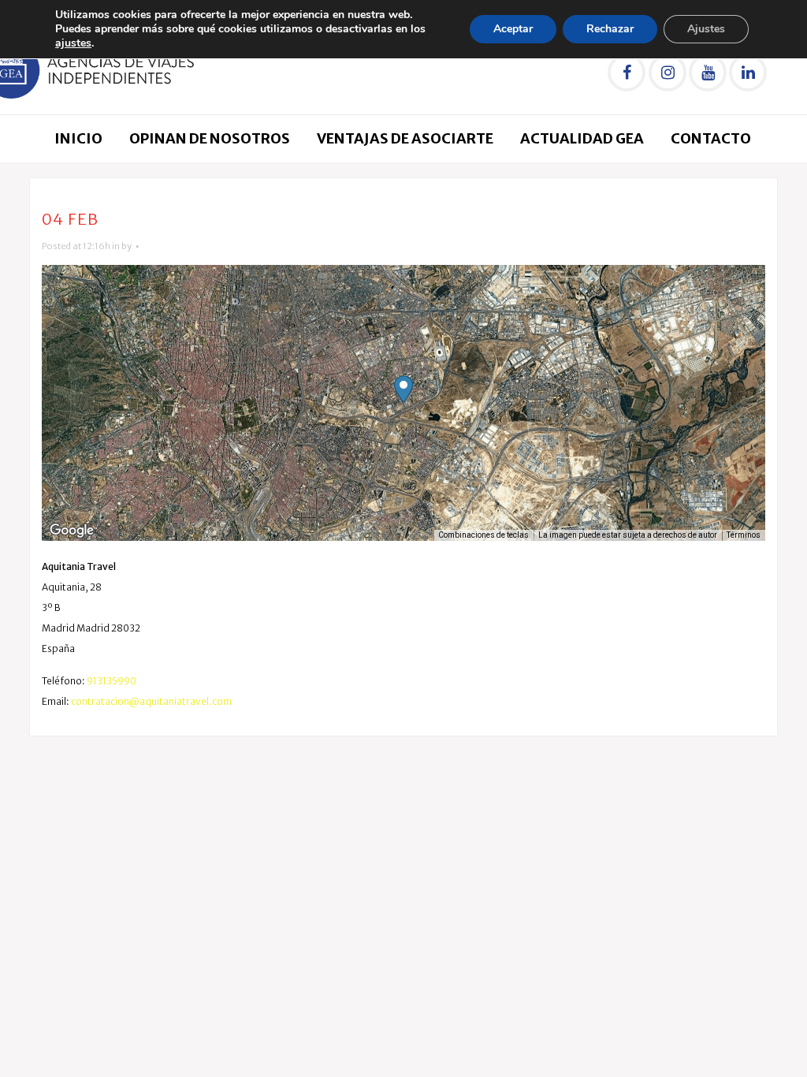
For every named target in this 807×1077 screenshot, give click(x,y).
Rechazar (610, 28)
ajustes (73, 43)
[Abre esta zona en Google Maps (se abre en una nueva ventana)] (72, 530)
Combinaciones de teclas (483, 535)
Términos (744, 535)
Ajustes (706, 28)
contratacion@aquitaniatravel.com (151, 701)
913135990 (111, 681)
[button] (403, 389)
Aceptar (513, 28)
